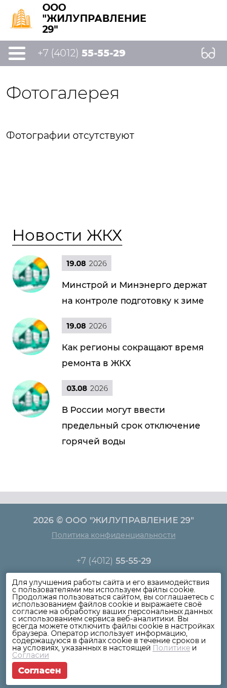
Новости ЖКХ (67, 235)
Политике (171, 647)
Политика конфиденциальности (113, 534)
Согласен (39, 670)
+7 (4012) (81, 53)
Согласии (30, 655)
